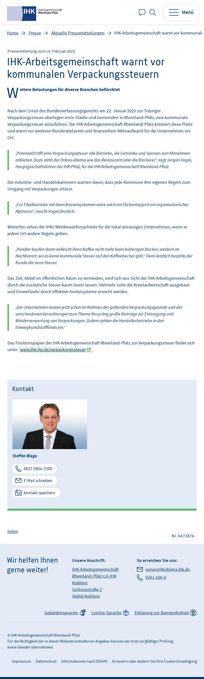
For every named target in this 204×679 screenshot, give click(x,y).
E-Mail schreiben (38, 480)
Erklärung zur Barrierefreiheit (162, 613)
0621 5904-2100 (38, 468)
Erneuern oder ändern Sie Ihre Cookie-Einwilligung (154, 661)
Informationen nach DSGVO (84, 661)
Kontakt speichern (39, 492)
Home (12, 33)
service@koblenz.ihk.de (168, 569)
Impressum (21, 661)
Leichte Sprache (106, 613)
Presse (35, 33)
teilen (12, 531)
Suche (152, 12)
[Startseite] (35, 12)
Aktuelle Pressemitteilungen (77, 33)
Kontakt (142, 12)
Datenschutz (46, 661)
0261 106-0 (156, 577)
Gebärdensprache (61, 613)
